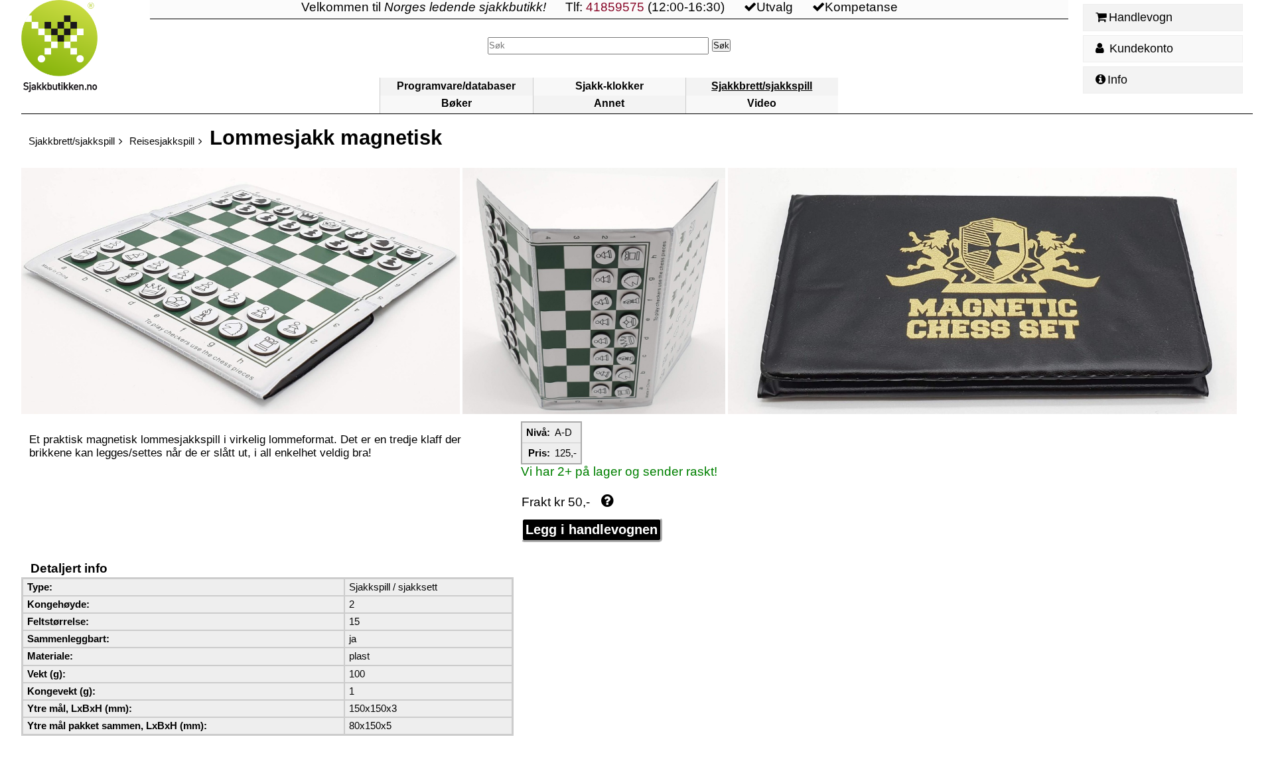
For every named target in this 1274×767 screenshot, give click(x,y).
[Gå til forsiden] (85, 56)
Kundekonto (1139, 48)
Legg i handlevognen (592, 529)
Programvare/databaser (456, 86)
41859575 (615, 7)
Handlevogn (1140, 17)
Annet (609, 103)
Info (1117, 79)
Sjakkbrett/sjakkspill (761, 86)
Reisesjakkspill (161, 141)
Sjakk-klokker (609, 86)
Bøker (456, 103)
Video (761, 103)
